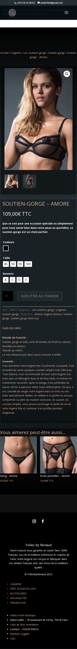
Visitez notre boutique (22, 615)
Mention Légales (20, 634)
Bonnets (8, 273)
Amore (39, 314)
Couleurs (8, 242)
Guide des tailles (11, 328)
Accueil (4, 52)
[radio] (5, 248)
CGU (12, 638)
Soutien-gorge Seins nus (25, 318)
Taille (6, 258)
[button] (67, 74)
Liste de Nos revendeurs (24, 624)
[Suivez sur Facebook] (42, 521)
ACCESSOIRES (18, 593)
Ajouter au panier (40, 296)
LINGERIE (15, 584)
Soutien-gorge (56, 52)
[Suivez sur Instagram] (34, 521)
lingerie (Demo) (53, 314)
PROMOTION (18, 602)
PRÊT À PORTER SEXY (23, 588)
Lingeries (16, 52)
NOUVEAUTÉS (18, 598)
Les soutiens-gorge (34, 52)
